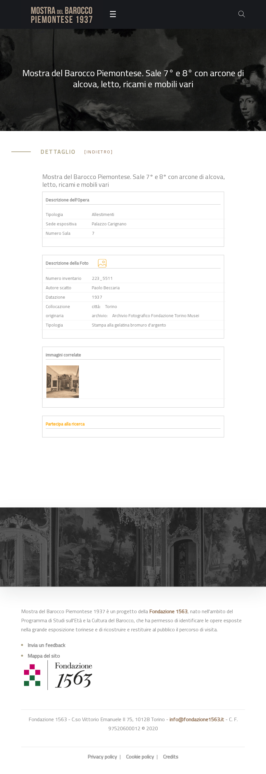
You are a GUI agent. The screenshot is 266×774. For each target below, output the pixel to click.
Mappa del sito (44, 656)
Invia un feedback (46, 645)
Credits (170, 756)
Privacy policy (102, 756)
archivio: (100, 315)
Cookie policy (140, 756)
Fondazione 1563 (168, 611)
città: (96, 306)
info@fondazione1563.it (197, 719)
